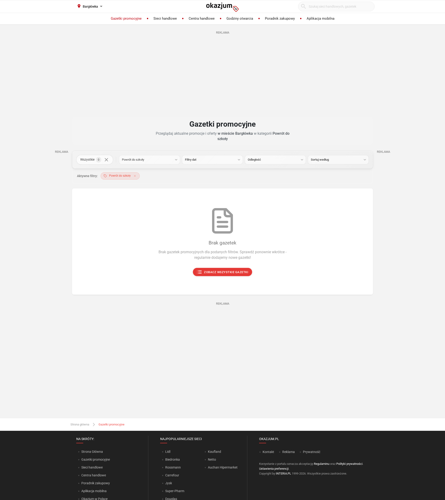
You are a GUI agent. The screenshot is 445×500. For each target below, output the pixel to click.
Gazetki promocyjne (95, 459)
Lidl (167, 451)
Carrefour (172, 475)
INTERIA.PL (283, 473)
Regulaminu (321, 464)
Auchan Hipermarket (223, 467)
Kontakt (268, 452)
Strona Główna (92, 451)
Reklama (288, 452)
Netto (212, 459)
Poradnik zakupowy (95, 483)
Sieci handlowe (92, 467)
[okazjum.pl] (222, 7)
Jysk (168, 483)
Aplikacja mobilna (94, 491)
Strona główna (79, 424)
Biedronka (172, 459)
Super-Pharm (174, 491)
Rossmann (173, 467)
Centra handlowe (93, 475)
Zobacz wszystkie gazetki (226, 272)
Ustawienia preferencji (274, 468)
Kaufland (214, 451)
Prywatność (311, 452)
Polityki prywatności (349, 464)
